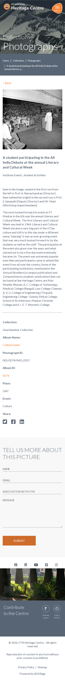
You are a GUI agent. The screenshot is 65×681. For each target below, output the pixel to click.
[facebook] (13, 421)
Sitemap (42, 667)
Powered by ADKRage (33, 673)
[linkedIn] (22, 421)
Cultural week (11, 345)
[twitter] (5, 421)
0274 (6, 375)
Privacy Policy (26, 667)
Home (6, 60)
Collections (18, 60)
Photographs (34, 60)
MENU (57, 10)
